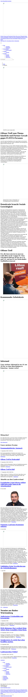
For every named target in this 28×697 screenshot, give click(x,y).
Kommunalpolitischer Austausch (11, 448)
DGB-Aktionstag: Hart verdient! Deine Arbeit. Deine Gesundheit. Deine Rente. (14, 629)
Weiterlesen (3, 456)
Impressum (8, 57)
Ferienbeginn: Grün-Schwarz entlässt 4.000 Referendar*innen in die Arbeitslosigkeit (13, 484)
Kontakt (4, 53)
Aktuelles (8, 46)
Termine (5, 51)
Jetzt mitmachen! (4, 442)
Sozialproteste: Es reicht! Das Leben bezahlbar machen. (13, 641)
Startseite (5, 676)
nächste (6, 607)
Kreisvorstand (8, 50)
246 (4, 607)
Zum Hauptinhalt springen (6, 1)
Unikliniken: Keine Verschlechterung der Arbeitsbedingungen (13, 567)
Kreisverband (6, 48)
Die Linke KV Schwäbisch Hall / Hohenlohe (10, 40)
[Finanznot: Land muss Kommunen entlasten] (14, 539)
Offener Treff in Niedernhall (10, 459)
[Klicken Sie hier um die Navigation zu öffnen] (1, 43)
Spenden (7, 56)
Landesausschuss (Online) (9, 652)
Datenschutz (5, 678)
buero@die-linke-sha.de (5, 687)
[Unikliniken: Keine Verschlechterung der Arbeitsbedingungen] (14, 580)
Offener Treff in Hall (8, 469)
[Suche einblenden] (1, 42)
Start (4, 45)
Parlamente (8, 47)
